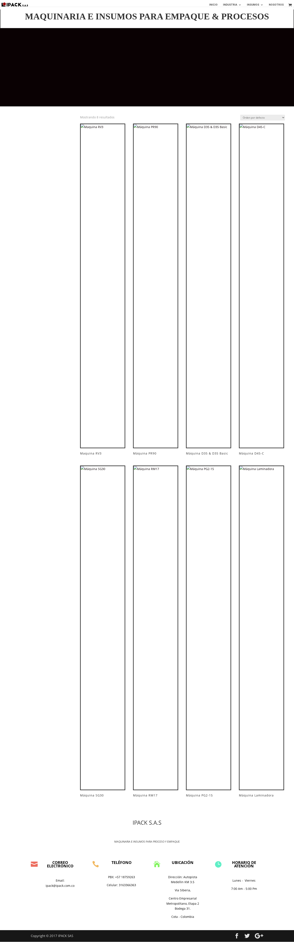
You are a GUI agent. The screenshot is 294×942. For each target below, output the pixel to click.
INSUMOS (253, 4)
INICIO (213, 4)
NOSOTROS (276, 4)
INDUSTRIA (230, 4)
